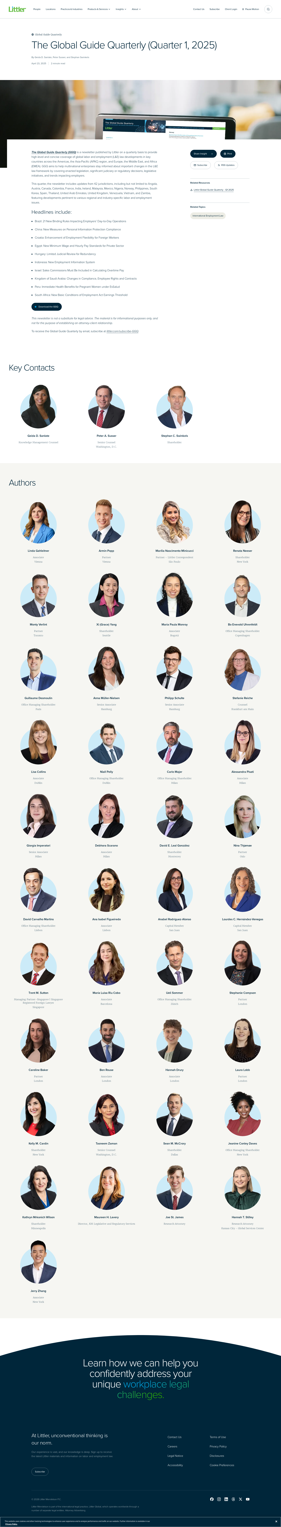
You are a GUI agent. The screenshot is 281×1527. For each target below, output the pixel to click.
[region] (140, 1522)
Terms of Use (218, 1437)
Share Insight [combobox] (200, 153)
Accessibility (175, 1465)
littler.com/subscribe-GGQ (122, 331)
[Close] (276, 1521)
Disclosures (217, 1456)
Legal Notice (175, 1456)
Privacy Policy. (11, 1524)
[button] (212, 1499)
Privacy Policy (218, 1446)
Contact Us (174, 1437)
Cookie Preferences (222, 1465)
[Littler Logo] (17, 9)
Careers (172, 1446)
